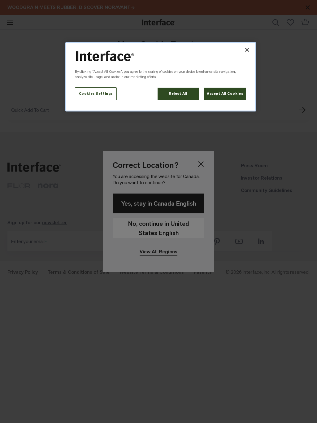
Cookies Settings (96, 93)
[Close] (247, 50)
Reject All (178, 93)
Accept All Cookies (225, 93)
